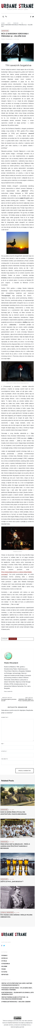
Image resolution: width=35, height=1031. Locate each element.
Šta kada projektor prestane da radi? (8, 699)
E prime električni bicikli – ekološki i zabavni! (15, 1001)
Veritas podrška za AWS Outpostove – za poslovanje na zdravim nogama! (14, 998)
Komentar (4, 717)
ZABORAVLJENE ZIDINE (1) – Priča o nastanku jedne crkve (26, 699)
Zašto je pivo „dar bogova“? (11, 881)
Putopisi (4, 972)
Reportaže (5, 30)
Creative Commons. (13, 1022)
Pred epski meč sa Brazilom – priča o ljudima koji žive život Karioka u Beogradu (15, 846)
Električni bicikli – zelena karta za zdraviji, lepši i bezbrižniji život (17, 993)
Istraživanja (5, 963)
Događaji (4, 955)
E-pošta (4, 751)
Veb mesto (4, 759)
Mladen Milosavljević (7, 39)
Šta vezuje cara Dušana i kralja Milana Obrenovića (16, 916)
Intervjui (4, 958)
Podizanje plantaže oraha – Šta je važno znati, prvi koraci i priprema (16, 988)
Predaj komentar (24, 770)
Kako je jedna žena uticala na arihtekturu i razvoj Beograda (13, 813)
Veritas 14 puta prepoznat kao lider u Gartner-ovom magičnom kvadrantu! (16, 984)
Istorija (3, 912)
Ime (2, 743)
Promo (3, 969)
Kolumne (4, 966)
